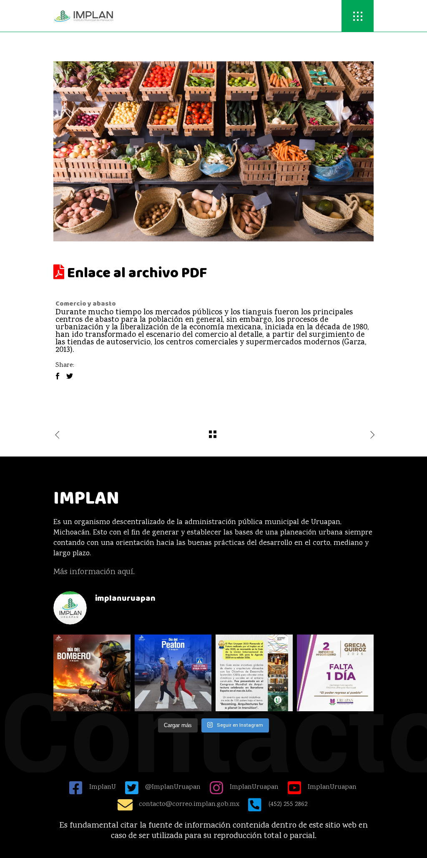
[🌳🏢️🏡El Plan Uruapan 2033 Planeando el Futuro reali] (254, 673)
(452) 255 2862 (288, 804)
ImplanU (102, 787)
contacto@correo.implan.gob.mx (189, 804)
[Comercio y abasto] (213, 151)
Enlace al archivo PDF (135, 273)
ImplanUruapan (254, 787)
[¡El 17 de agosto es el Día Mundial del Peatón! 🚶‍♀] (173, 673)
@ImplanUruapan (173, 787)
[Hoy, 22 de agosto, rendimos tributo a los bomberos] (92, 673)
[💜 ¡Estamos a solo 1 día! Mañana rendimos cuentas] (335, 673)
